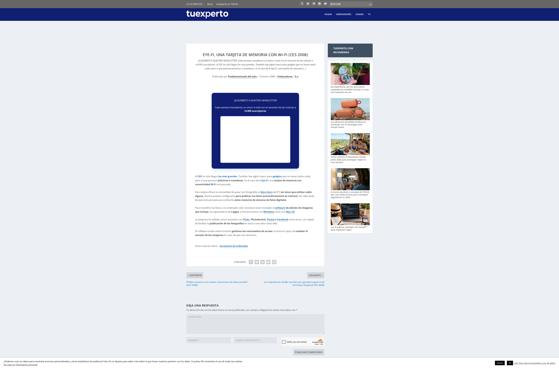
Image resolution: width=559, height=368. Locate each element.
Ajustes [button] (500, 363)
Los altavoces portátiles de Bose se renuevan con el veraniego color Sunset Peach (348, 125)
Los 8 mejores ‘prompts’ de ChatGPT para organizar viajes (349, 228)
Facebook (282, 219)
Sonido (360, 14)
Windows (268, 211)
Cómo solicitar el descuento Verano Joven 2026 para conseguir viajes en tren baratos (348, 160)
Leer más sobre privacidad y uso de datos (534, 363)
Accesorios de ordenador (234, 246)
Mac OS (290, 211)
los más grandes (227, 176)
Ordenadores (343, 14)
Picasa (271, 219)
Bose (210, 4)
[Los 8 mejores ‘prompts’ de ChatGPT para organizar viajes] (350, 214)
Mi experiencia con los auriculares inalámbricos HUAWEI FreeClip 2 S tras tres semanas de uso (350, 89)
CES (200, 176)
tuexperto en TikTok (227, 4)
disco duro (267, 192)
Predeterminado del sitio (242, 76)
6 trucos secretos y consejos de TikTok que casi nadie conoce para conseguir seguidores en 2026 (350, 195)
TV (369, 14)
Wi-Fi (213, 184)
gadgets (277, 176)
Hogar (328, 14)
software (280, 207)
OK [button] (510, 363)
